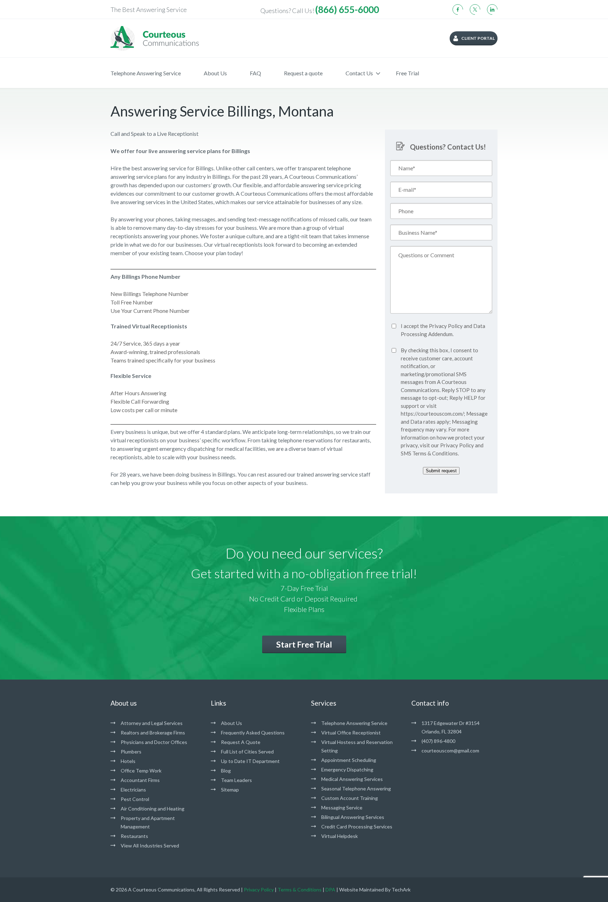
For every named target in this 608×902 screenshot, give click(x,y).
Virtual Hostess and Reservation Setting (357, 746)
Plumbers (131, 752)
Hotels (128, 761)
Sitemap (230, 790)
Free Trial (407, 73)
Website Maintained (361, 889)
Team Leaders (236, 780)
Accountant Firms (140, 780)
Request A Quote (240, 742)
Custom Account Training (349, 798)
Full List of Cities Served (247, 752)
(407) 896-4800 (438, 741)
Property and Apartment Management (148, 822)
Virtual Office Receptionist (351, 733)
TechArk (401, 889)
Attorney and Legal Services (152, 723)
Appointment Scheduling (348, 760)
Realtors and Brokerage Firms (153, 733)
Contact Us (359, 73)
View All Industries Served (150, 846)
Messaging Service (341, 807)
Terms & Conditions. (435, 453)
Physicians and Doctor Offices (154, 742)
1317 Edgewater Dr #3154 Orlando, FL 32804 (451, 727)
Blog (226, 771)
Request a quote (303, 73)
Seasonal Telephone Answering (356, 788)
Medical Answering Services (352, 779)
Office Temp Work (141, 771)
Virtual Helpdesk (339, 836)
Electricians (133, 790)
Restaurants (134, 836)
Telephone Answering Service (145, 73)
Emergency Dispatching (347, 769)
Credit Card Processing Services (356, 827)
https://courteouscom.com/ (432, 413)
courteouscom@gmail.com (450, 750)
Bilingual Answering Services (352, 817)
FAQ (255, 73)
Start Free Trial (304, 644)
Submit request (441, 470)
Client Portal (478, 38)
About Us (215, 73)
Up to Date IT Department (250, 761)
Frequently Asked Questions (253, 733)
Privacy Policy (446, 326)
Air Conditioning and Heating (152, 809)
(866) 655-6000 (347, 9)
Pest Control (135, 799)
